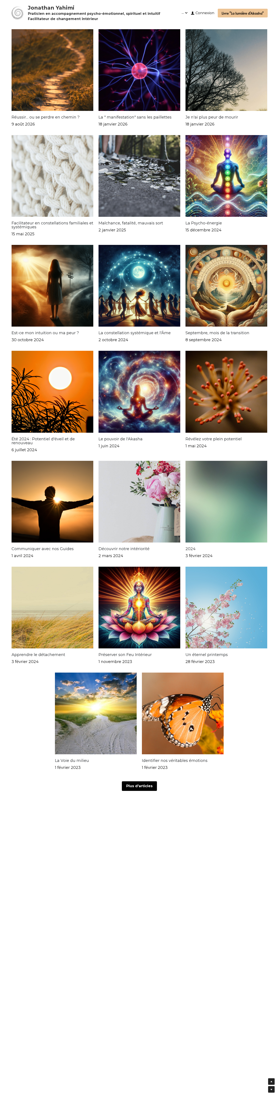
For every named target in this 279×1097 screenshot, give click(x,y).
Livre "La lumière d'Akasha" (243, 13)
